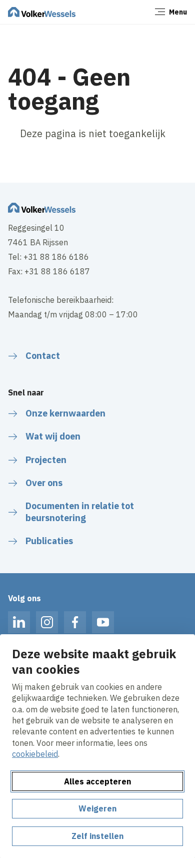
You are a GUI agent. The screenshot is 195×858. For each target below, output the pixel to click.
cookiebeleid (35, 754)
